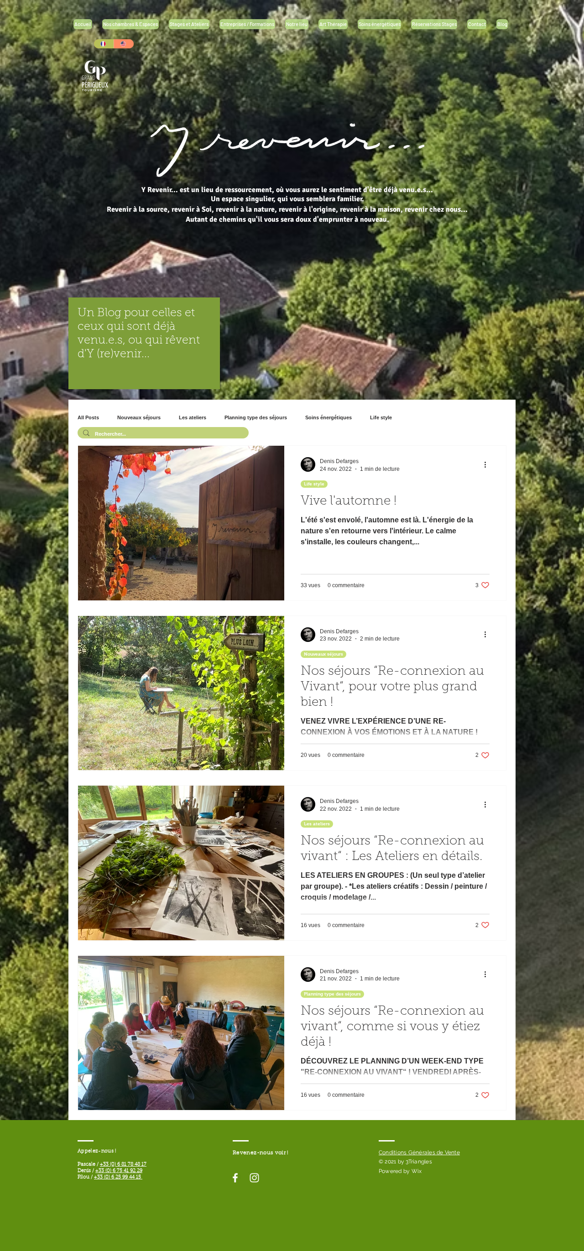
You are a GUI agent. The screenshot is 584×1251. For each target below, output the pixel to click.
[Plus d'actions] (488, 464)
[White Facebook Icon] (235, 1178)
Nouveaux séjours (139, 417)
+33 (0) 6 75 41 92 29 (118, 1170)
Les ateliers (192, 417)
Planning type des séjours (255, 417)
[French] (104, 43)
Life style (381, 417)
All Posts (88, 417)
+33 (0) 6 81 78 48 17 (123, 1164)
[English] (124, 43)
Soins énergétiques (328, 417)
